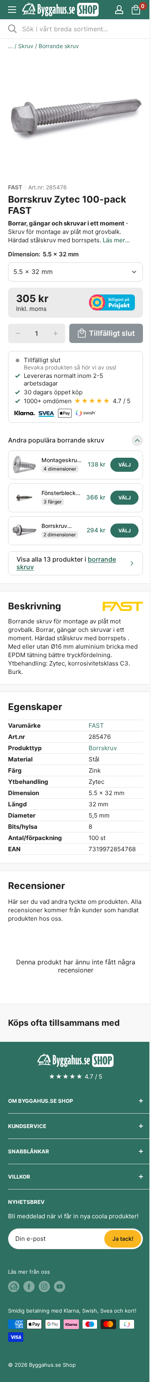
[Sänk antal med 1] (17, 333)
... (10, 46)
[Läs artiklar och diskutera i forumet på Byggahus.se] (13, 1286)
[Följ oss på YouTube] (59, 1286)
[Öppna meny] (12, 9)
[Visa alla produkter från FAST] (123, 607)
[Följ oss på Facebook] (29, 1286)
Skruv (25, 46)
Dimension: (43, 254)
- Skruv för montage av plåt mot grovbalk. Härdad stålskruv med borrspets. (69, 231)
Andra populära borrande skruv (56, 440)
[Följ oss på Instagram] (44, 1286)
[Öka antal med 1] (55, 333)
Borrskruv (103, 748)
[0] (136, 9)
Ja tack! (122, 1238)
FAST (15, 187)
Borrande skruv (59, 46)
